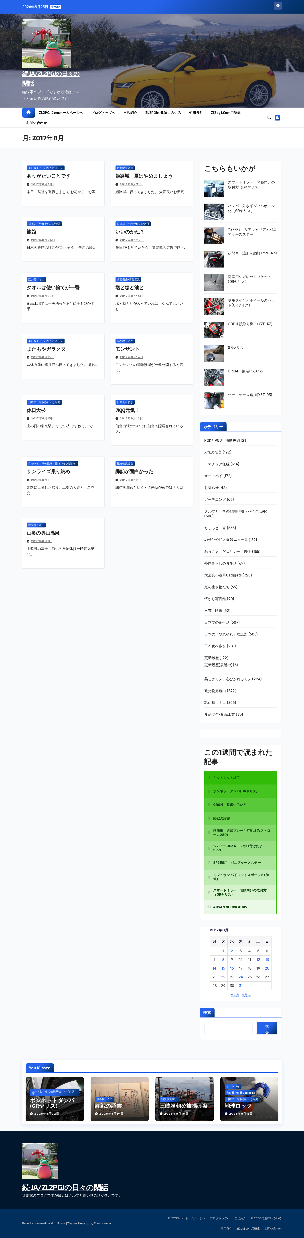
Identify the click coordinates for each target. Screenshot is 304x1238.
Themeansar (102, 1223)
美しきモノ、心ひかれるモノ (45, 168)
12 (258, 960)
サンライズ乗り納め (48, 471)
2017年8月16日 (131, 296)
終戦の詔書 (108, 1105)
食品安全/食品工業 (128, 279)
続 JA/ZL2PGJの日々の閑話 (65, 1187)
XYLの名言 (213, 452)
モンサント (128, 348)
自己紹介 (130, 112)
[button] (269, 117)
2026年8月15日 (241, 1113)
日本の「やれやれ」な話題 (44, 223)
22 (223, 977)
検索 (207, 1012)
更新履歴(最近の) (218, 665)
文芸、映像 (213, 611)
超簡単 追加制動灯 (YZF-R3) (252, 253)
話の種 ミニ (36, 279)
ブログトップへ (103, 112)
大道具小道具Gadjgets (223, 575)
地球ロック (238, 1105)
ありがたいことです (49, 175)
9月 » (246, 995)
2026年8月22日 (46, 1113)
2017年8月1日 (41, 541)
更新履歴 (211, 658)
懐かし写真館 (215, 599)
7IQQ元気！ (127, 410)
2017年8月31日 (42, 184)
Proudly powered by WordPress (44, 1223)
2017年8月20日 (43, 296)
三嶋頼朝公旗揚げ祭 (184, 1105)
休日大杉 (36, 410)
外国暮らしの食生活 (220, 563)
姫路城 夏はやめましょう (144, 175)
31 (241, 986)
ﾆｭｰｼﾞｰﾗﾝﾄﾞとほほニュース (226, 540)
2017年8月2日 (131, 480)
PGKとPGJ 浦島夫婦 (222, 440)
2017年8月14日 (131, 357)
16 (232, 968)
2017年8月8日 (42, 480)
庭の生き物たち (216, 587)
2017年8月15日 (42, 357)
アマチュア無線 (216, 464)
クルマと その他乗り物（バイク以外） (52, 463)
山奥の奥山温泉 (43, 532)
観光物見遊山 (125, 168)
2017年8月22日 (132, 240)
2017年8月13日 (42, 418)
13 (267, 960)
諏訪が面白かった (135, 471)
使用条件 (196, 112)
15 (223, 968)
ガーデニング (215, 499)
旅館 (31, 231)
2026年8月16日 (176, 1113)
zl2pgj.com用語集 (226, 112)
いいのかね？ (130, 231)
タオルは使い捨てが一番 (53, 287)
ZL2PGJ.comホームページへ (61, 112)
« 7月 (235, 995)
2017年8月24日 (43, 240)
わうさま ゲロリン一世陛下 (227, 552)
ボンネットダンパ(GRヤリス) (52, 1103)
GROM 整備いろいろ (245, 371)
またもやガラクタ (46, 348)
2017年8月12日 (131, 418)
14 (214, 968)
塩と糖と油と (130, 287)
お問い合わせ (36, 123)
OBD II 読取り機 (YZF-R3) (250, 324)
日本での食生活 (216, 622)
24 (241, 977)
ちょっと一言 (215, 528)
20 (267, 968)
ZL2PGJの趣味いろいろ (163, 112)
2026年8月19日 (111, 1113)
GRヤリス (235, 347)
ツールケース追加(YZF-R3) (250, 395)
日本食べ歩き (125, 402)
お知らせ (211, 488)
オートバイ (213, 476)
